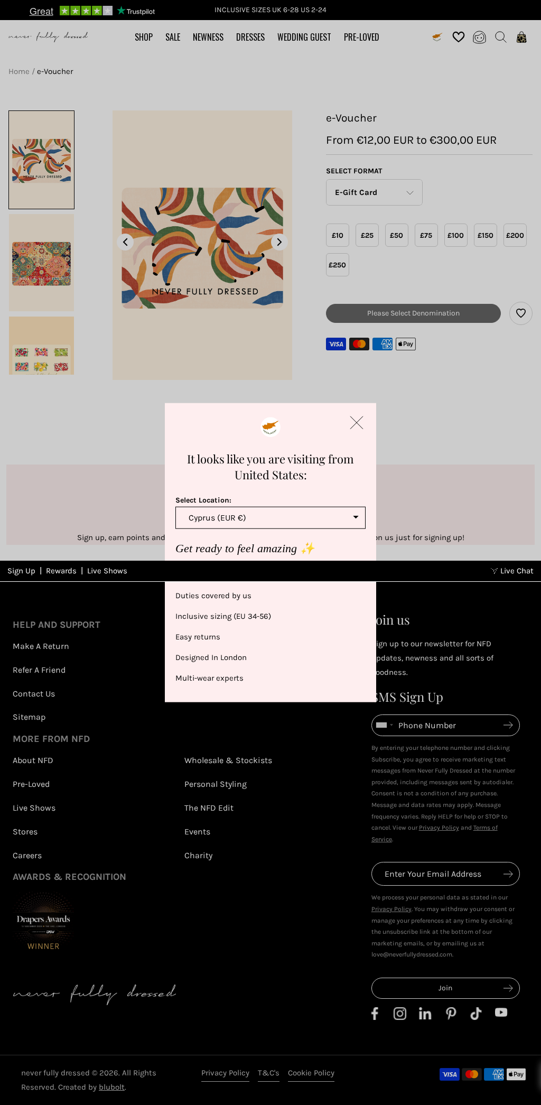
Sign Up (21, 570)
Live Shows (107, 570)
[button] (356, 422)
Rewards (61, 570)
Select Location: (203, 499)
